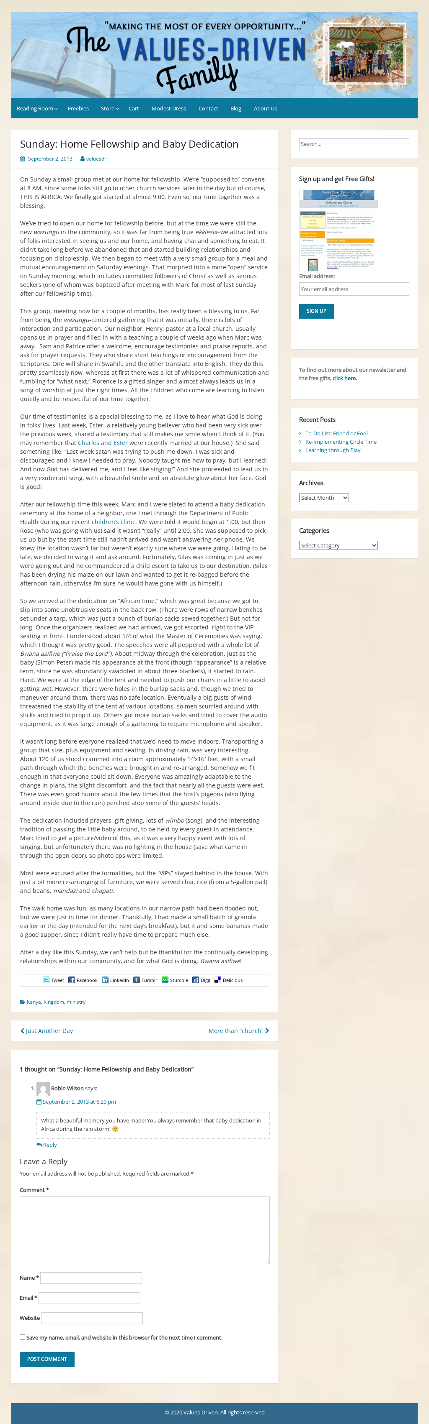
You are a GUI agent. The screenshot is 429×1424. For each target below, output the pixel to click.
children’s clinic (113, 522)
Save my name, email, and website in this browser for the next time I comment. (124, 1337)
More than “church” (237, 1031)
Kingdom (54, 1001)
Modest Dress (169, 108)
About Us (265, 108)
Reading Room (35, 108)
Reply (50, 1144)
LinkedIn (119, 980)
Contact (208, 108)
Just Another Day (48, 1031)
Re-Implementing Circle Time (341, 441)
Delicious (233, 980)
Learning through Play (333, 450)
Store (107, 108)
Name (29, 1277)
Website (30, 1318)
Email (28, 1297)
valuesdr (96, 158)
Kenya (34, 1001)
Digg (205, 980)
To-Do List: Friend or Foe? (337, 433)
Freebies (78, 108)
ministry (76, 1001)
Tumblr (150, 980)
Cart (134, 108)
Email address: (317, 276)
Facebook (87, 980)
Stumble (179, 980)
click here (344, 378)
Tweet (57, 980)
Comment (34, 1190)
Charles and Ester (103, 443)
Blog (235, 108)
